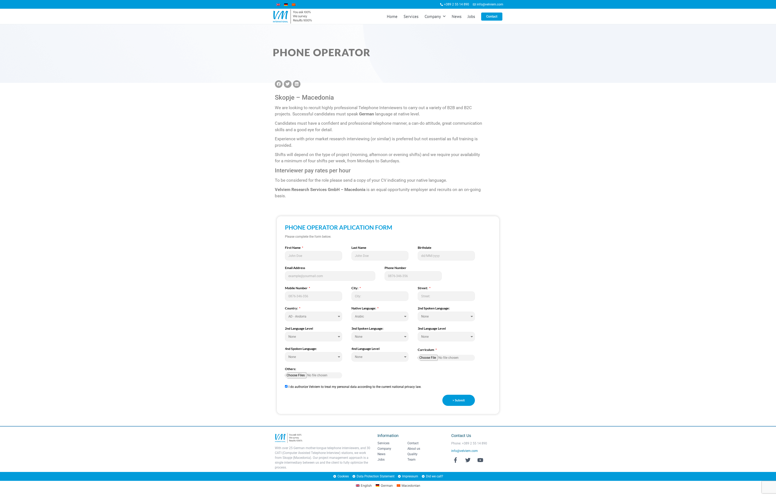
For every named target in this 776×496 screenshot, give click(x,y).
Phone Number (395, 268)
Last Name (358, 247)
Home (392, 16)
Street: (423, 288)
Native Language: (364, 308)
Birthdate (424, 247)
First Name (293, 247)
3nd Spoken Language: (367, 328)
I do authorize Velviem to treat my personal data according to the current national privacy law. (355, 387)
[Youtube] (480, 460)
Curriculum (426, 349)
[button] (279, 84)
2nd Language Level (299, 328)
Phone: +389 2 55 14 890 (469, 443)
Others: (290, 369)
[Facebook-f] (455, 460)
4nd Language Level (365, 348)
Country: (291, 308)
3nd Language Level (432, 328)
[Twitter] (468, 460)
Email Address (295, 268)
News (457, 16)
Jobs (471, 16)
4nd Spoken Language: (301, 348)
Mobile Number (296, 288)
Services (411, 16)
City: (355, 288)
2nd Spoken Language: (434, 308)
